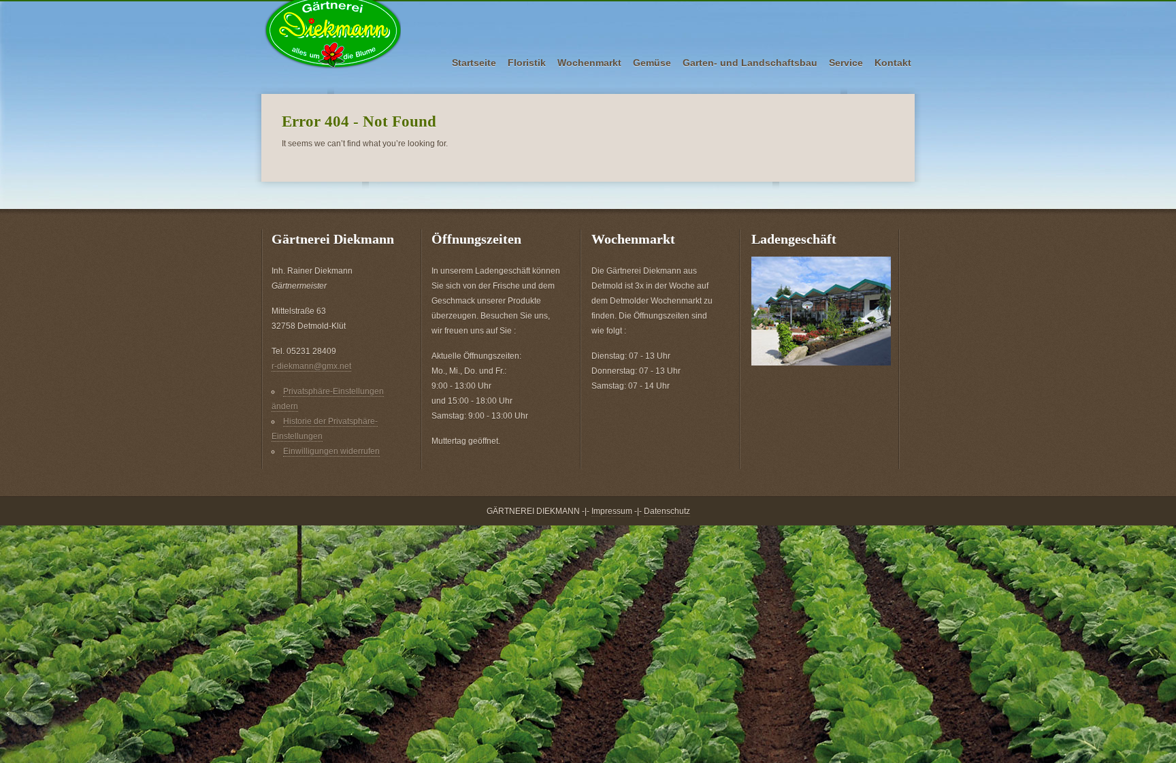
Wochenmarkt (589, 62)
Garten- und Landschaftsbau (750, 62)
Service (846, 62)
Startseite (474, 62)
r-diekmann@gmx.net (311, 366)
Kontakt (893, 62)
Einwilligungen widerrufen (331, 451)
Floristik (527, 62)
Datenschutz (667, 511)
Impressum (611, 511)
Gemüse (652, 62)
